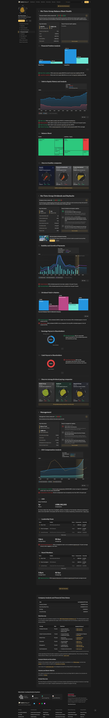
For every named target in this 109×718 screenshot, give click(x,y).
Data (84, 117)
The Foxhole (70, 716)
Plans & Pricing (83, 712)
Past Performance (24, 29)
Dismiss (57, 240)
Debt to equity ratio (44, 28)
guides (39, 663)
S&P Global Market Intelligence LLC (68, 618)
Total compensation (44, 432)
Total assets (41, 41)
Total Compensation (43, 481)
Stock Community (23, 42)
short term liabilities (75, 73)
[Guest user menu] (90, 2)
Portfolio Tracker (59, 712)
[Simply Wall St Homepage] (23, 2)
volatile (66, 284)
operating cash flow (66, 124)
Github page (76, 662)
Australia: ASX (21, 716)
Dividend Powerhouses (35, 714)
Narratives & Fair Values (60, 716)
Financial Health (23, 32)
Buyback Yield (53, 212)
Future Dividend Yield (43, 218)
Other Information (23, 40)
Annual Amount (60, 277)
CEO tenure (41, 437)
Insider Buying (33, 716)
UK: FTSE (20, 714)
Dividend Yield (42, 277)
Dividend (22, 34)
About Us (82, 716)
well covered (57, 124)
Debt (51, 28)
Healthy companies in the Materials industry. (63, 187)
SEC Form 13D (79, 642)
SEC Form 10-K (79, 628)
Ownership (22, 38)
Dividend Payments (51, 277)
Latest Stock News (72, 712)
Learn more (66, 655)
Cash (40, 33)
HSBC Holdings (46, 714)
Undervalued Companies (35, 712)
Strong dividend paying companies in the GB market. (63, 404)
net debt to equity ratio (54, 120)
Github (45, 675)
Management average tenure (45, 442)
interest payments (56, 126)
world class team (50, 666)
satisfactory (72, 120)
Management (23, 36)
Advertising (82, 714)
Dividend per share (43, 228)
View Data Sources (72, 704)
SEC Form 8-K (79, 648)
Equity (40, 36)
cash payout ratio (70, 361)
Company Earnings (58, 481)
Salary (51, 481)
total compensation (60, 489)
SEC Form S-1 (79, 639)
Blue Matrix (78, 635)
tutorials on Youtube (60, 663)
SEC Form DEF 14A (80, 646)
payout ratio (68, 337)
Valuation (22, 25)
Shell (44, 716)
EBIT (76, 126)
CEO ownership (42, 440)
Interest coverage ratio (44, 31)
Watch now (52, 240)
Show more (86, 511)
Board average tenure (43, 445)
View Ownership (64, 588)
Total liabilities (42, 38)
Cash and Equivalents (53, 113)
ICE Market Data (79, 637)
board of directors (57, 578)
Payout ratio (41, 230)
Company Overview (23, 23)
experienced (76, 544)
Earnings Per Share (68, 277)
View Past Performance (64, 6)
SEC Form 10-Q (79, 630)
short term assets (58, 73)
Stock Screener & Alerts (60, 714)
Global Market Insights (72, 714)
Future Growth (23, 27)
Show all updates (75, 41)
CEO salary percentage (43, 435)
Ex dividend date (42, 225)
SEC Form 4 (78, 641)
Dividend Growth (42, 220)
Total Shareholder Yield (43, 215)
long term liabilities (77, 75)
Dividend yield (43, 212)
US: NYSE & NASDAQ (22, 712)
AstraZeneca (45, 712)
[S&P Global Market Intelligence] (72, 695)
